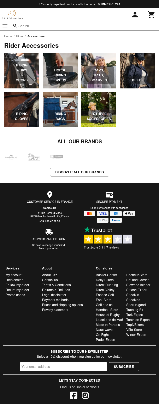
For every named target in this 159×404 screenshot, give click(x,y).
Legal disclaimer (54, 294)
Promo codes (15, 294)
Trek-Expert (134, 314)
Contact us (49, 207)
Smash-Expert (136, 289)
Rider (19, 36)
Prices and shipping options (62, 304)
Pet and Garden (137, 279)
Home (8, 36)
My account (14, 274)
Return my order (17, 289)
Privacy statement (55, 309)
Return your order (48, 248)
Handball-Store (107, 309)
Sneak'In (132, 294)
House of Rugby (108, 314)
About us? (49, 274)
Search (23, 25)
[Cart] (151, 14)
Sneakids (133, 299)
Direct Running (107, 284)
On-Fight (102, 334)
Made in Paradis (108, 324)
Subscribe (124, 366)
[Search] (15, 26)
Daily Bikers (105, 279)
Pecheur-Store (136, 274)
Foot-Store (103, 299)
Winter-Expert (136, 334)
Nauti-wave (104, 329)
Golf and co (104, 304)
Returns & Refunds (56, 289)
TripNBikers (135, 324)
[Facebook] (74, 396)
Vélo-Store (134, 329)
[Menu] (5, 26)
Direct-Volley (105, 289)
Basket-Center (106, 274)
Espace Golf (105, 294)
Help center (14, 279)
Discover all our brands (79, 172)
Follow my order (17, 284)
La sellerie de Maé (109, 319)
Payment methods (55, 299)
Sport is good (136, 304)
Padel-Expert (105, 339)
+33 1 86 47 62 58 (50, 221)
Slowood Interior (138, 284)
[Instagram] (85, 396)
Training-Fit (134, 309)
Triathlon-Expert (138, 319)
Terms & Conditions (56, 284)
